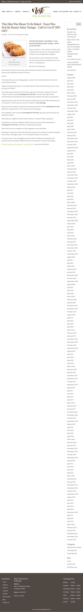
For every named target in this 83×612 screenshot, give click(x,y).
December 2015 (72, 448)
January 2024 (71, 172)
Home (3, 11)
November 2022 (72, 214)
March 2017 (71, 403)
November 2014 (72, 488)
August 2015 (71, 461)
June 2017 (70, 394)
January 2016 (71, 445)
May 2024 (70, 160)
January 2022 (71, 242)
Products (26, 11)
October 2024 (71, 145)
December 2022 (72, 211)
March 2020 (71, 296)
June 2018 (70, 357)
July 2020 (70, 287)
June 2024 (70, 157)
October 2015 (71, 454)
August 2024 (71, 151)
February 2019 (72, 333)
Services (17, 11)
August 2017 (71, 388)
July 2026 (70, 81)
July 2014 (70, 500)
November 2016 (72, 415)
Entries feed (71, 564)
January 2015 (71, 482)
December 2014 (72, 485)
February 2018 (72, 369)
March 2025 (71, 129)
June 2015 (70, 467)
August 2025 (71, 114)
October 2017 (71, 382)
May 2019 (70, 324)
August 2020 (71, 284)
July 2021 (70, 260)
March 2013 (71, 524)
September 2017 (72, 385)
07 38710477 (22, 592)
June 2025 (70, 120)
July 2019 (70, 318)
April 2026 (70, 90)
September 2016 (72, 421)
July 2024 (70, 154)
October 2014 (71, 491)
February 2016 (72, 442)
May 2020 (70, 293)
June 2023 (70, 193)
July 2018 (70, 354)
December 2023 (72, 175)
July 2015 (70, 464)
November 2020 (72, 275)
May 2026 (70, 87)
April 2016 (70, 436)
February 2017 (72, 406)
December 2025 (72, 102)
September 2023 (72, 184)
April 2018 (70, 363)
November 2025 (72, 105)
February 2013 (72, 527)
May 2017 (70, 397)
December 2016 (72, 412)
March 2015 (71, 476)
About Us (9, 11)
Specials (55, 11)
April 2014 (70, 509)
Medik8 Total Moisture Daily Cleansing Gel (72, 34)
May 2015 (70, 470)
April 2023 (70, 199)
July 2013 (70, 515)
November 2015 (72, 451)
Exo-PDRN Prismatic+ (74, 59)
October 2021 (71, 251)
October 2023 (71, 181)
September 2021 (72, 254)
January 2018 (71, 372)
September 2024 (72, 148)
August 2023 (71, 187)
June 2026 (70, 84)
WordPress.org (72, 567)
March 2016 (71, 439)
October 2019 (71, 312)
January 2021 (71, 272)
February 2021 (72, 269)
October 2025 (71, 108)
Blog (71, 11)
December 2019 (72, 306)
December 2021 (72, 245)
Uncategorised (72, 550)
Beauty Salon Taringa (22, 34)
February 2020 (72, 300)
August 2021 (71, 257)
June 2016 (70, 430)
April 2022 (70, 233)
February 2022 (72, 239)
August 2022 (71, 223)
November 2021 (72, 248)
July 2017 (70, 391)
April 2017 (70, 400)
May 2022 (70, 230)
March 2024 (71, 166)
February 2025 (72, 132)
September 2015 (72, 458)
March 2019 (71, 330)
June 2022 (70, 227)
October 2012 (71, 540)
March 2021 (71, 266)
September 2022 (72, 220)
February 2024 (72, 169)
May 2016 (70, 433)
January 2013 (71, 530)
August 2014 (71, 497)
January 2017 (71, 409)
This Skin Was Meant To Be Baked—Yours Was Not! (17, 144)
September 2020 (72, 281)
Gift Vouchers (63, 11)
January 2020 (71, 303)
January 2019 (71, 336)
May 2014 (70, 506)
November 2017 (72, 378)
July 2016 (70, 427)
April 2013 (70, 521)
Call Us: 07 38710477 (75, 1)
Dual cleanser (71, 70)
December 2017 (72, 375)
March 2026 (71, 93)
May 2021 (70, 263)
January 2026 (71, 99)
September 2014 (72, 494)
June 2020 (70, 290)
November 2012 (72, 537)
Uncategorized (72, 553)
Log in (69, 561)
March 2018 (71, 366)
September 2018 (72, 348)
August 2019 (71, 315)
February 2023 (72, 205)
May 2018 (70, 360)
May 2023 (70, 196)
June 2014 (70, 503)
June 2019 (70, 321)
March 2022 (71, 236)
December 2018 (72, 339)
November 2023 (72, 178)
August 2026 (71, 78)
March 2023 (71, 202)
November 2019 (72, 309)
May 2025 (70, 123)
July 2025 (70, 117)
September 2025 (72, 111)
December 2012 (72, 533)
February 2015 (72, 479)
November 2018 (72, 342)
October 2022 (71, 217)
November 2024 (72, 141)
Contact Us (77, 11)
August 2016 (71, 424)
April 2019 (70, 327)
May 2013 (70, 518)
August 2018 (71, 351)
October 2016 (71, 418)
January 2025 (71, 135)
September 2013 (72, 512)
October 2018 (71, 345)
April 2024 (70, 163)
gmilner (5, 34)
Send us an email (19, 595)
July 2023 (70, 190)
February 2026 (72, 96)
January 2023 (71, 208)
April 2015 (70, 473)
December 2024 (72, 138)
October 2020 (71, 278)
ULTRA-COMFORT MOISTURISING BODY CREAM (74, 64)
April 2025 (70, 126)
